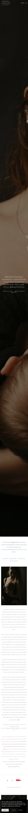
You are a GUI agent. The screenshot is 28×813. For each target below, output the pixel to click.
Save (18, 780)
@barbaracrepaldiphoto (15, 728)
